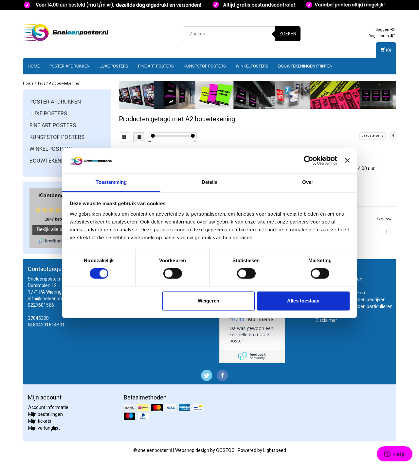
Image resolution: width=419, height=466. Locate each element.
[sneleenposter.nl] (65, 33)
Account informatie (48, 407)
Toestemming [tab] (111, 182)
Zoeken (287, 33)
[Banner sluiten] (347, 160)
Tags (41, 83)
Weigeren (208, 300)
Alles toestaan (303, 300)
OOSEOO (225, 450)
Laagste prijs (372, 135)
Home (34, 66)
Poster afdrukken (69, 66)
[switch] (172, 273)
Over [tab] (307, 182)
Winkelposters (252, 66)
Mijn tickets (39, 421)
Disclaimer (326, 320)
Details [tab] (210, 182)
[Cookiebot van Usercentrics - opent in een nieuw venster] (308, 160)
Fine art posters (156, 66)
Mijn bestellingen (45, 414)
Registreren (379, 36)
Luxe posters (114, 66)
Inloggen (381, 30)
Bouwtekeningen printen (305, 66)
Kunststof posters (205, 66)
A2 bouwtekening (64, 83)
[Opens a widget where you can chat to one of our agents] (394, 454)
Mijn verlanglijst (44, 428)
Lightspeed (274, 450)
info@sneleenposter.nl (51, 298)
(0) (388, 50)
